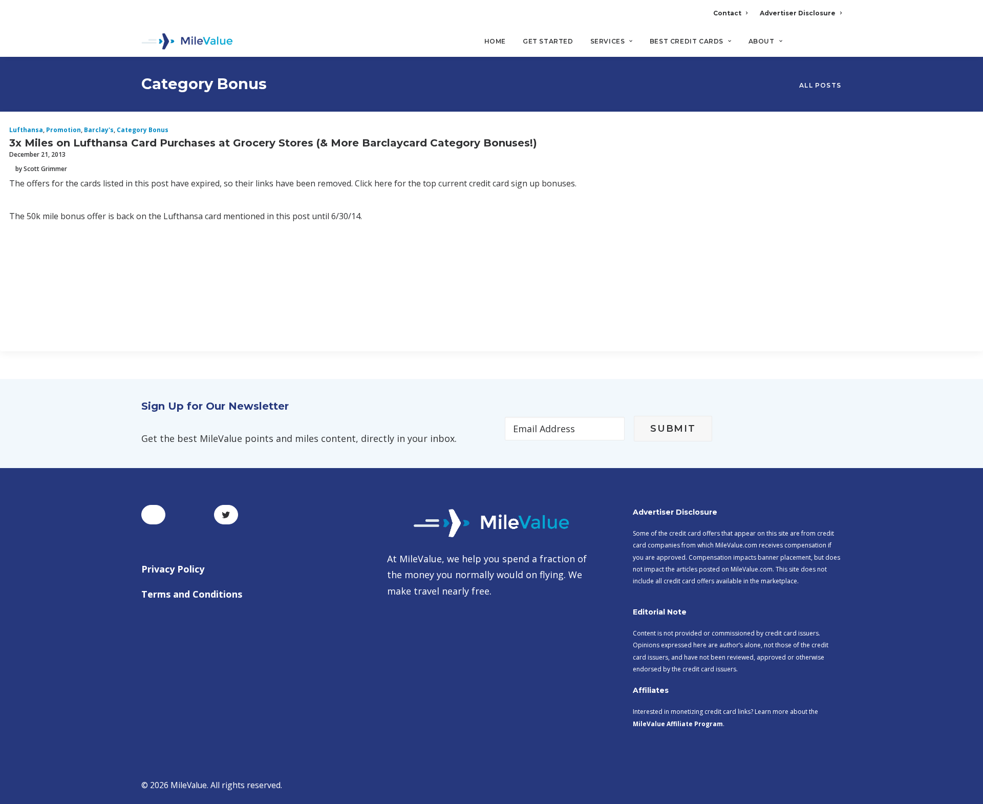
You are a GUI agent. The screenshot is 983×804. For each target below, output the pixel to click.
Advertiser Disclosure (798, 13)
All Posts (820, 85)
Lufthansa (26, 129)
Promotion (63, 129)
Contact (727, 13)
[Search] (835, 45)
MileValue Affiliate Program (678, 724)
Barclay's (99, 129)
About (762, 41)
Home (495, 41)
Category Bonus (142, 129)
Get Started (548, 41)
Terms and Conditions (191, 594)
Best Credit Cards (686, 41)
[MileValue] (187, 41)
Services (607, 41)
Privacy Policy (172, 569)
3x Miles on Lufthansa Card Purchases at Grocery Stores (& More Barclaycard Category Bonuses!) (273, 143)
